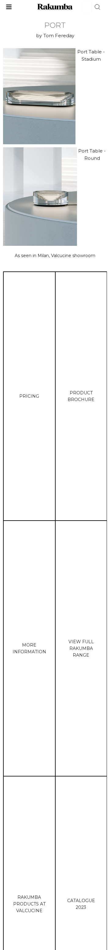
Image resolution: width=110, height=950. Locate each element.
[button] (9, 7)
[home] (55, 7)
